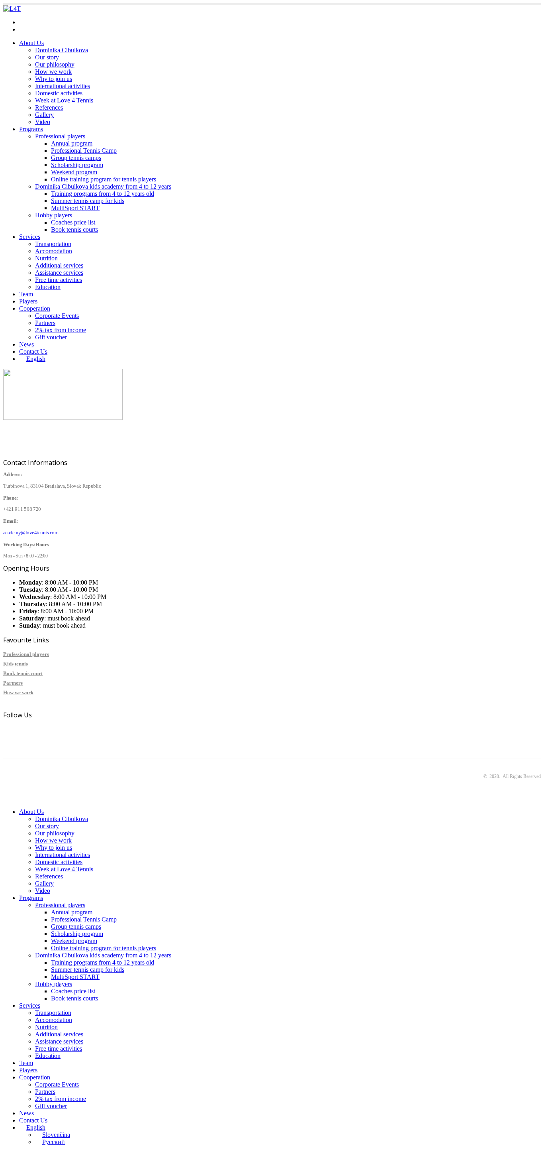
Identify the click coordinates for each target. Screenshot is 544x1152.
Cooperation (34, 308)
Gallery (44, 114)
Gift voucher (51, 337)
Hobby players (53, 215)
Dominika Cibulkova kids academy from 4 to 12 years (103, 186)
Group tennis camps (76, 157)
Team (26, 294)
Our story (47, 57)
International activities (62, 86)
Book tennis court (23, 673)
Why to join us (53, 78)
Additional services (59, 265)
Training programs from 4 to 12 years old (102, 193)
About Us (31, 42)
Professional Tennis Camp (84, 150)
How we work (53, 71)
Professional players (60, 136)
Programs (31, 129)
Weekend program (74, 172)
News (26, 344)
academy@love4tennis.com (53, 22)
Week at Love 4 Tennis (64, 100)
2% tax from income (60, 330)
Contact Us (33, 351)
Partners (45, 322)
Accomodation (53, 251)
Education (48, 287)
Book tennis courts (74, 229)
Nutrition (46, 258)
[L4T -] (12, 8)
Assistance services (59, 272)
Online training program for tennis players (103, 179)
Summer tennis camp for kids (87, 200)
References (49, 107)
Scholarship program (77, 164)
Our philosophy (54, 64)
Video (42, 121)
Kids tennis (15, 664)
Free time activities (58, 279)
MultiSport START (75, 208)
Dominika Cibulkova (61, 50)
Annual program (71, 143)
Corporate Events (57, 315)
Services (29, 236)
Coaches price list (73, 222)
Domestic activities (58, 93)
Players (28, 301)
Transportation (53, 243)
